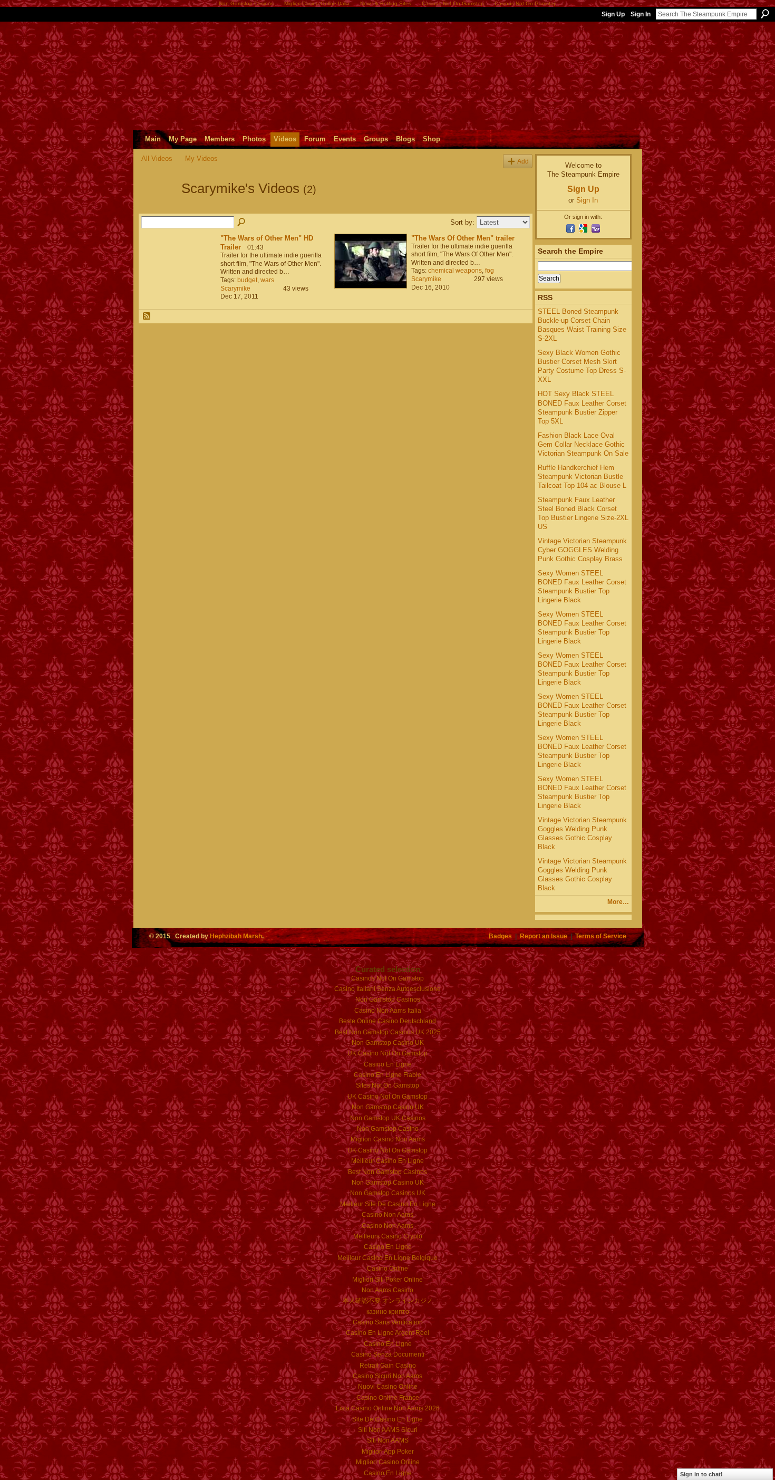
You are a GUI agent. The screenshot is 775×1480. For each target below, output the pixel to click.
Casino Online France (387, 1397)
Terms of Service (600, 936)
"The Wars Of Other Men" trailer (463, 238)
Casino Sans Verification (388, 1322)
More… (618, 902)
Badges (500, 936)
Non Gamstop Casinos (387, 999)
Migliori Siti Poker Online (387, 1279)
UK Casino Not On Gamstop (387, 1053)
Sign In (641, 14)
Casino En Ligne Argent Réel (387, 1333)
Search (765, 13)
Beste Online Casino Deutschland (387, 1021)
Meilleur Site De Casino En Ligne (387, 1204)
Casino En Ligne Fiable (387, 1075)
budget (247, 280)
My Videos (201, 158)
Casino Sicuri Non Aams (387, 1376)
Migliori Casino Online (388, 1462)
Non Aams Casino (387, 1290)
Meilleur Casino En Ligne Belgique (387, 1258)
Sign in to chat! (701, 1474)
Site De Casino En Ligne (387, 1419)
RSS (147, 316)
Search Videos (242, 222)
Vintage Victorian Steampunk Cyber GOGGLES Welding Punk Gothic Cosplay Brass (582, 550)
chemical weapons (455, 270)
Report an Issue (543, 936)
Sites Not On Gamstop (387, 1085)
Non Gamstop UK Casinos (387, 1118)
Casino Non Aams (387, 1214)
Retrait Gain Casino (388, 1365)
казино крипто (387, 1311)
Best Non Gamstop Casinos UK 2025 (388, 1032)
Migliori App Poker (388, 1451)
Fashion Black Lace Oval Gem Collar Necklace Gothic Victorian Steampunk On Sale (583, 444)
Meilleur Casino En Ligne (387, 1161)
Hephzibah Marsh (236, 936)
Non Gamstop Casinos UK (387, 1193)
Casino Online (387, 1268)
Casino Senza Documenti (387, 1354)
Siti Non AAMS (388, 1440)
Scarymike (235, 288)
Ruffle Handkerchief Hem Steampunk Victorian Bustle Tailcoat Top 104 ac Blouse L (582, 476)
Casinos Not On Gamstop (387, 978)
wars (267, 280)
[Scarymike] (158, 207)
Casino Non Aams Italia (387, 1010)
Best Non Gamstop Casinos (387, 1172)
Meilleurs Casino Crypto (387, 1236)
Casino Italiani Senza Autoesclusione (387, 989)
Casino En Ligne (388, 1064)
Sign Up (613, 14)
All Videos (156, 158)
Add (523, 161)
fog (489, 270)
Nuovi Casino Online (388, 1386)
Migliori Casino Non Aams (388, 1139)
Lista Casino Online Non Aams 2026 (388, 1408)
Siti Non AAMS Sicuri (388, 1430)
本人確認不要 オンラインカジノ (388, 1300)
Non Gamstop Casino (388, 1128)
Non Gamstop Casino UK (388, 1042)
